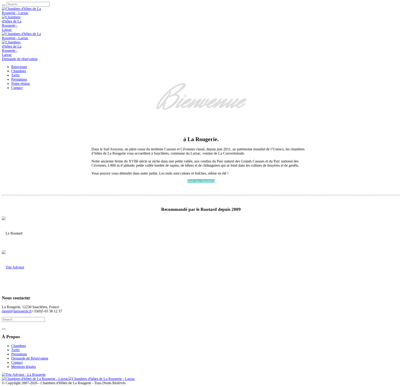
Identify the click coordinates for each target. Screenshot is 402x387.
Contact (17, 362)
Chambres (18, 346)
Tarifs (15, 350)
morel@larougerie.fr (17, 311)
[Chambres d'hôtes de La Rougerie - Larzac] (68, 379)
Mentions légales (23, 367)
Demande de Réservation (29, 358)
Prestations (19, 354)
